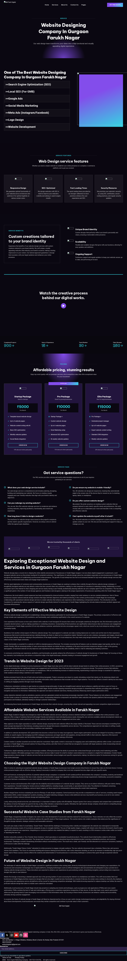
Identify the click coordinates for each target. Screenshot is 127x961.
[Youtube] (16, 935)
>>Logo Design (14, 119)
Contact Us (74, 5)
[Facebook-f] (2, 935)
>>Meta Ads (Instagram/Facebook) (27, 112)
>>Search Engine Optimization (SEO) (28, 84)
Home (47, 5)
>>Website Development (20, 126)
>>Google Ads (14, 98)
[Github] (21, 935)
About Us (64, 5)
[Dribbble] (25, 935)
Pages (83, 5)
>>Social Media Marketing (21, 105)
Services (55, 5)
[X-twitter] (7, 935)
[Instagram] (11, 935)
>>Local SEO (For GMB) (19, 91)
